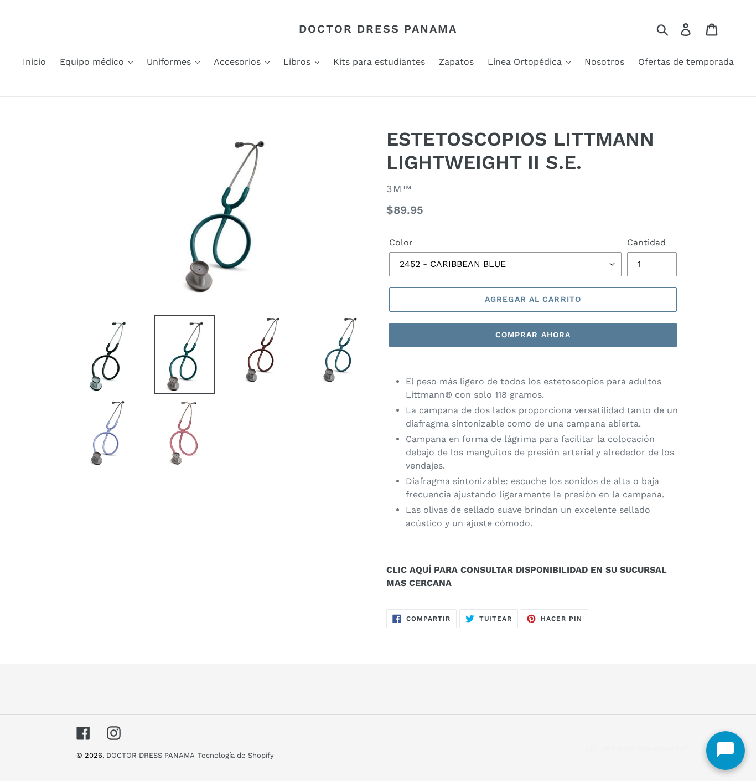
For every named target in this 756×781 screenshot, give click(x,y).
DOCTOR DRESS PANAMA (378, 28)
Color (401, 242)
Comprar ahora (533, 334)
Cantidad (646, 242)
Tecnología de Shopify (236, 755)
